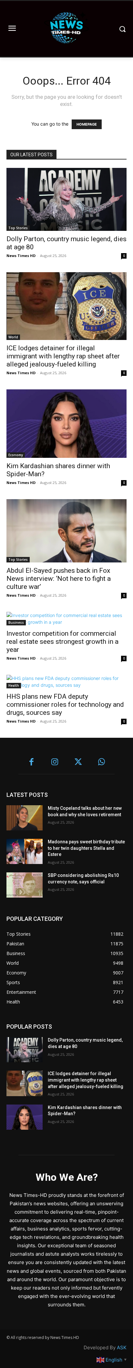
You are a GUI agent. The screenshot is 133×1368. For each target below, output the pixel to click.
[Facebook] (31, 762)
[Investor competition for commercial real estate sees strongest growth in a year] (66, 618)
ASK (122, 1347)
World (13, 337)
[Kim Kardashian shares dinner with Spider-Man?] (66, 423)
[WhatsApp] (102, 762)
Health (13, 685)
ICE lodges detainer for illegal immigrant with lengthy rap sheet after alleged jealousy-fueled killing (63, 356)
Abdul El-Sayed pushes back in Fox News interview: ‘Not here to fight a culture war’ (58, 579)
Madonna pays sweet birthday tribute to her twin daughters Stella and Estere (86, 848)
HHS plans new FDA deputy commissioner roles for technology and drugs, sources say (65, 704)
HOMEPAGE (87, 124)
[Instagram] (55, 762)
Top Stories (18, 228)
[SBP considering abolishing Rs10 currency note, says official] (24, 885)
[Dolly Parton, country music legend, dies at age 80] (66, 199)
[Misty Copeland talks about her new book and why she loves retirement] (24, 817)
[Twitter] (78, 762)
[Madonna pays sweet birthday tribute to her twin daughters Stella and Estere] (24, 851)
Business (16, 622)
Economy (15, 455)
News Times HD (21, 255)
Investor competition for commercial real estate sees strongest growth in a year (62, 641)
